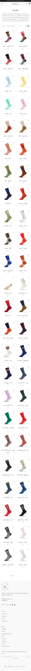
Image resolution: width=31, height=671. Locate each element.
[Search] (26, 4)
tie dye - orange (23, 203)
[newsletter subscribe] (28, 656)
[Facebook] (7, 605)
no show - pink (8, 293)
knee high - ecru (23, 293)
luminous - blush (23, 542)
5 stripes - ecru (8, 360)
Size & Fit (4, 639)
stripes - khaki (8, 248)
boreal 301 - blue (8, 497)
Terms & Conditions (6, 646)
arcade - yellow (23, 91)
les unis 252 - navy (23, 383)
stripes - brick (23, 271)
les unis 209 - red (23, 428)
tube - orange (23, 158)
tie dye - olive (8, 226)
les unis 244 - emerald (8, 428)
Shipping (3, 629)
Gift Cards (4, 616)
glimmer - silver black (8, 565)
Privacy (3, 644)
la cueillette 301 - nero (8, 475)
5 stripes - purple (23, 338)
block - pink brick (8, 136)
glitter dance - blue (23, 497)
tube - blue (8, 203)
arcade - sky (8, 91)
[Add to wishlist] (13, 30)
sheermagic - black (8, 542)
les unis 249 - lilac (8, 405)
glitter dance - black (23, 520)
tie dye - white (23, 226)
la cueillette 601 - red (23, 450)
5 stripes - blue (8, 383)
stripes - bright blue (8, 271)
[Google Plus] (14, 605)
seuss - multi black (8, 69)
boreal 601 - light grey (23, 475)
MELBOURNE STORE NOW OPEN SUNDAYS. (15, 1)
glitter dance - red (8, 520)
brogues (14, 19)
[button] (2, 4)
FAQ (3, 636)
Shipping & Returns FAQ (7, 634)
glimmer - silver (23, 565)
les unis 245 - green (23, 405)
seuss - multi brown (8, 46)
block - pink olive (23, 136)
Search (3, 626)
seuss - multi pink (23, 46)
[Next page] (19, 574)
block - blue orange (8, 338)
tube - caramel (23, 181)
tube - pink (8, 158)
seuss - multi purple (23, 69)
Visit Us (3, 618)
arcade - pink (23, 114)
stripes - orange (23, 248)
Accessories (4, 613)
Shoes (3, 611)
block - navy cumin (23, 316)
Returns (3, 631)
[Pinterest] (12, 605)
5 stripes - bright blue (23, 360)
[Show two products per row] (28, 26)
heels (10, 19)
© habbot (15, 658)
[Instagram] (10, 605)
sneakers (22, 17)
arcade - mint (8, 114)
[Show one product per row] (25, 26)
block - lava (8, 316)
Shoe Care (4, 641)
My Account (4, 621)
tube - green (8, 181)
